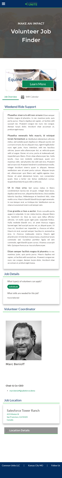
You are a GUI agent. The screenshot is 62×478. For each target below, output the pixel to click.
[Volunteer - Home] (31, 3)
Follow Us (55, 465)
